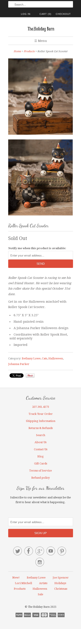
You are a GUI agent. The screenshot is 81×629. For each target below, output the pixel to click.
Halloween (55, 358)
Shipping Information (40, 421)
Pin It (30, 375)
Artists (43, 583)
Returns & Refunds (41, 428)
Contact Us (40, 449)
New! (16, 577)
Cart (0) (45, 14)
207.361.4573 (40, 406)
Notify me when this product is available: (37, 248)
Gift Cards (40, 463)
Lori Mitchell (23, 583)
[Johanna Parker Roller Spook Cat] (40, 97)
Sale (40, 594)
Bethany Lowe (31, 358)
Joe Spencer (61, 577)
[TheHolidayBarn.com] (40, 28)
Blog (40, 456)
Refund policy (40, 477)
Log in (25, 14)
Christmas (60, 588)
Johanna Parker (18, 364)
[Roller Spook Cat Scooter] (40, 178)
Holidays (60, 583)
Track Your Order (41, 413)
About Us (40, 442)
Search (40, 435)
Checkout (63, 14)
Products (29, 51)
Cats (44, 358)
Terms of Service (40, 470)
